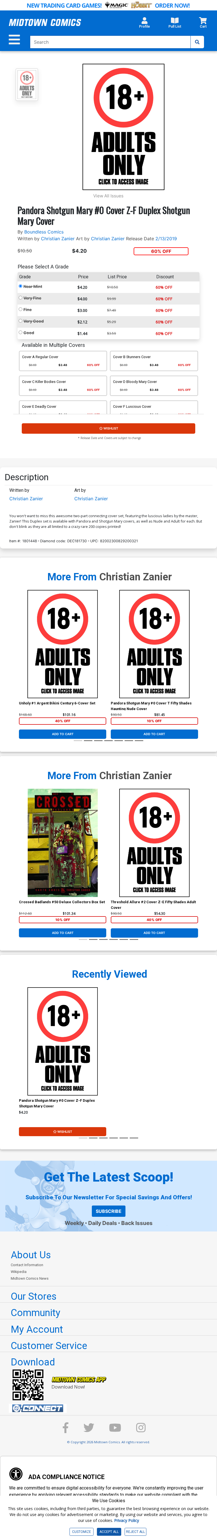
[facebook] (65, 1430)
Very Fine (32, 298)
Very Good (33, 321)
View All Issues (108, 196)
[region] (22, 651)
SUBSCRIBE (108, 1211)
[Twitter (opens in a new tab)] (89, 1430)
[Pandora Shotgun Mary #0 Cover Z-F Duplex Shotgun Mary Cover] (62, 1041)
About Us (31, 1255)
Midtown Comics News (30, 1278)
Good (28, 332)
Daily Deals (102, 1223)
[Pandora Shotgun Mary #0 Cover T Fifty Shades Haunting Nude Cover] (154, 644)
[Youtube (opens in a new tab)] (115, 1430)
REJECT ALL (135, 1532)
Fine (27, 309)
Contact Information (27, 1265)
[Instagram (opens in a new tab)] (141, 1430)
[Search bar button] (197, 42)
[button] (144, 24)
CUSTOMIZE (81, 1532)
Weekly (74, 1223)
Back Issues (137, 1223)
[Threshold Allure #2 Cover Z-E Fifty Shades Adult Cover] (154, 843)
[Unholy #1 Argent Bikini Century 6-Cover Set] (62, 644)
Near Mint (32, 286)
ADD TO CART (62, 734)
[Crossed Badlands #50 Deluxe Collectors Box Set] (62, 843)
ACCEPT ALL (109, 1532)
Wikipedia (19, 1272)
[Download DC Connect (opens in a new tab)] (110, 1408)
